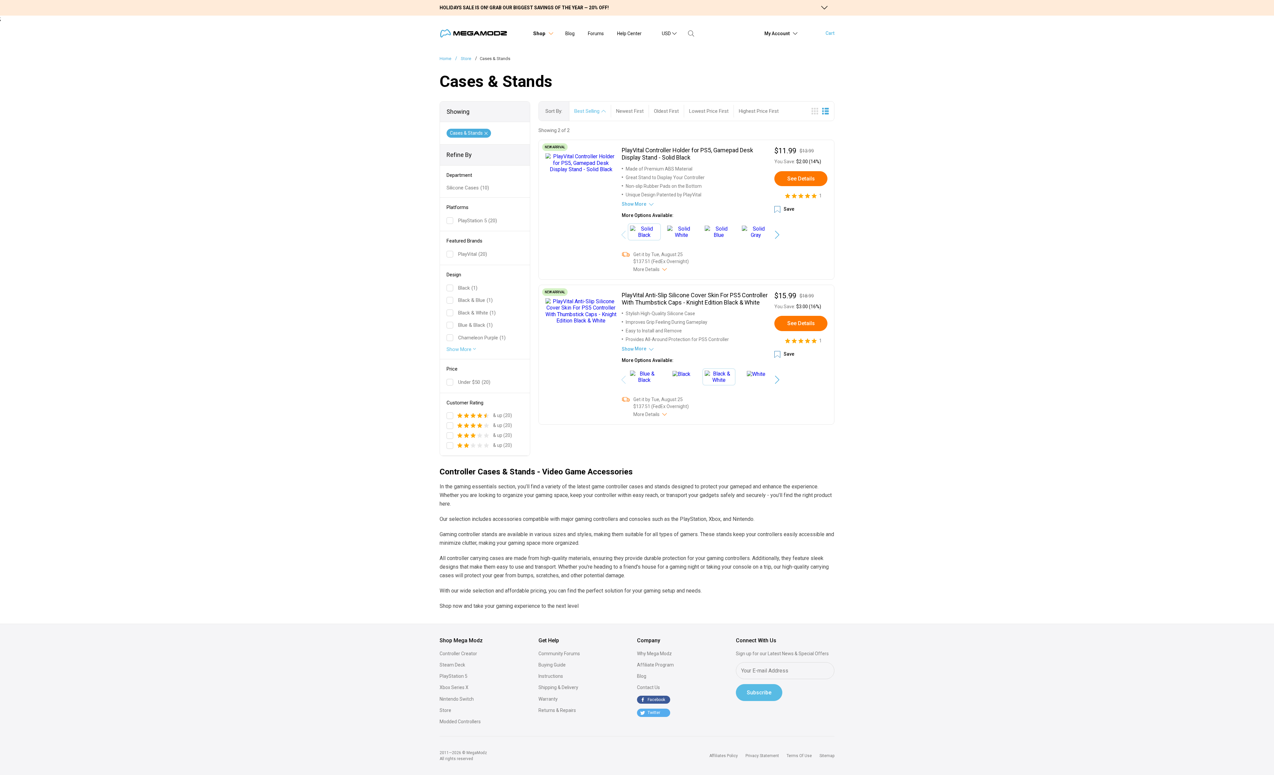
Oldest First (666, 111)
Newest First (630, 111)
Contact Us (648, 687)
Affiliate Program (655, 665)
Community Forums (559, 653)
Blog (570, 33)
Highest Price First (759, 111)
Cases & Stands (466, 133)
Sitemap (826, 755)
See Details (801, 179)
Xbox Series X (454, 687)
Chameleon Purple (482, 338)
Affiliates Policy (723, 755)
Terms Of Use (799, 755)
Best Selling (587, 111)
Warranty (548, 699)
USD (666, 33)
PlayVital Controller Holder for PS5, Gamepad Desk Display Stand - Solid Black (687, 154)
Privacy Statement (762, 755)
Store (445, 710)
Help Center (629, 33)
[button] (777, 235)
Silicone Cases (468, 188)
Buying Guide (552, 665)
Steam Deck (452, 665)
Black (467, 288)
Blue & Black (475, 325)
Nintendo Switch (457, 699)
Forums (596, 33)
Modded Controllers (460, 721)
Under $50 (474, 382)
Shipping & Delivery (558, 687)
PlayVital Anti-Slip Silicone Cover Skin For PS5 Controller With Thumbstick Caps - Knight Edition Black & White (695, 299)
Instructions (550, 676)
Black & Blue (475, 300)
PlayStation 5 (477, 221)
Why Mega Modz (654, 653)
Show (634, 204)
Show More (460, 349)
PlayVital (472, 254)
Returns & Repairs (557, 710)
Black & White (477, 313)
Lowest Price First (709, 111)
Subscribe (759, 692)
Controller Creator (458, 653)
